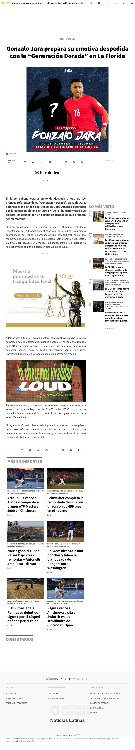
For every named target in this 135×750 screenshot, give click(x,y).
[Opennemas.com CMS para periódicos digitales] (67, 735)
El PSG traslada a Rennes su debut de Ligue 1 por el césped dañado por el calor (23, 614)
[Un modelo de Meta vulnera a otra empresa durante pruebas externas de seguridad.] (98, 306)
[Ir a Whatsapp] (78, 679)
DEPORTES (5, 3)
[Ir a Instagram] (74, 679)
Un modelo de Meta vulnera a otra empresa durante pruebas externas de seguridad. (116, 316)
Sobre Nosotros (56, 698)
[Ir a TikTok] (65, 679)
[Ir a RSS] (87, 679)
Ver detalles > (62, 746)
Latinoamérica (97, 708)
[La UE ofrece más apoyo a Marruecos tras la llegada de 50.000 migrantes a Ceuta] (98, 284)
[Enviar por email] (25, 162)
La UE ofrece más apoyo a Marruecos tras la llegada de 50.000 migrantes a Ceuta (117, 292)
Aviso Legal (11, 694)
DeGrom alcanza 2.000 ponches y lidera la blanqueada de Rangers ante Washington (65, 559)
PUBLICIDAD (53, 694)
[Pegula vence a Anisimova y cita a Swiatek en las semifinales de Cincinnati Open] (65, 588)
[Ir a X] (70, 679)
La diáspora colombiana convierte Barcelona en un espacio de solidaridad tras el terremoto (117, 223)
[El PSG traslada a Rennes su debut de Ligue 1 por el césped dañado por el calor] (25, 588)
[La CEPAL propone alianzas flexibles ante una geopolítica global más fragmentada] (98, 263)
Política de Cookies (15, 698)
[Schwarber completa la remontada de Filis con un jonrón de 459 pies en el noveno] (65, 478)
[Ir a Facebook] (61, 679)
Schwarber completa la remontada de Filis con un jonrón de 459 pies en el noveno (65, 504)
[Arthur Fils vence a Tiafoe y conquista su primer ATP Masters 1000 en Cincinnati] (25, 478)
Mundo (93, 712)
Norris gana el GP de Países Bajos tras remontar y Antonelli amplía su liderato (23, 557)
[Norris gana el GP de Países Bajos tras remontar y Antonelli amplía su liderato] (25, 531)
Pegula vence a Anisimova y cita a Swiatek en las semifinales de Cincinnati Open (61, 616)
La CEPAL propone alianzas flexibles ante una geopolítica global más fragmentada (116, 271)
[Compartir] (91, 3)
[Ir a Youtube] (82, 679)
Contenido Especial (99, 703)
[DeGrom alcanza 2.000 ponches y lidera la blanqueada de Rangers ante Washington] (65, 531)
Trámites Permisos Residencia (104, 698)
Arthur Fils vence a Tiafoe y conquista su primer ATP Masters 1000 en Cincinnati (23, 504)
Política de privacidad (16, 703)
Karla (9, 515)
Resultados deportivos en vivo (105, 694)
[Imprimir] (33, 162)
